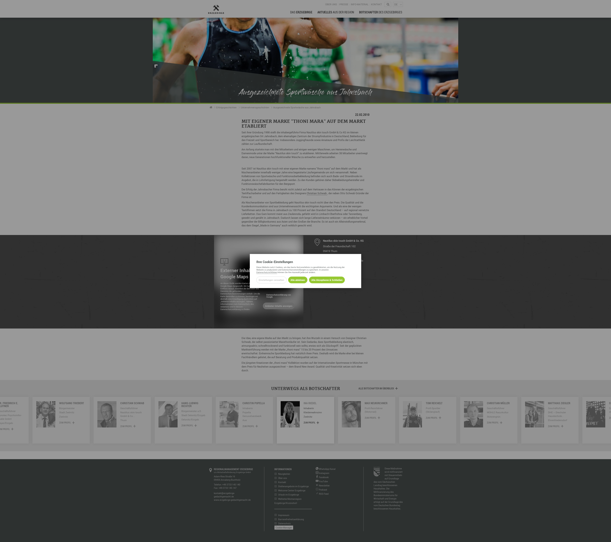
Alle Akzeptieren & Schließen (326, 280)
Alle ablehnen (298, 280)
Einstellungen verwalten (271, 280)
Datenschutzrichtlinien (266, 272)
